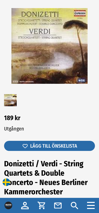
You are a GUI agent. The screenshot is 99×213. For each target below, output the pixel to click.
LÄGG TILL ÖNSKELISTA (53, 146)
